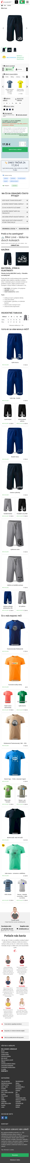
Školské (18, 1096)
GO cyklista (22, 606)
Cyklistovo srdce (15, 549)
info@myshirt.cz (24, 929)
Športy (5, 5)
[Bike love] (7, 259)
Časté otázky (4, 1052)
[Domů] (2, 5)
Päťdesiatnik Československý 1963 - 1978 (15, 743)
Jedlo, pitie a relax (6, 1103)
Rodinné (18, 1090)
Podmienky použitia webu (8, 1067)
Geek (2, 1098)
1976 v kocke (7, 894)
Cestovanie (4, 1090)
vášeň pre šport (14, 181)
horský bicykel (21, 178)
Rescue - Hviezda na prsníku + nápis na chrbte (22, 896)
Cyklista (6, 178)
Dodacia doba (5, 1054)
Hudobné (3, 1101)
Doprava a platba (6, 1056)
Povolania (18, 1085)
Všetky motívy (5, 1085)
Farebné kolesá (8, 513)
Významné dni (19, 1103)
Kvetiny (3, 1105)
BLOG (2, 1051)
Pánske (10, 69)
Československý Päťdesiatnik (15, 649)
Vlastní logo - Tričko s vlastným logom (15, 779)
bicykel (5, 181)
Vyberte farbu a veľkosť (15, 149)
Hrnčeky (3, 1088)
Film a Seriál (4, 1096)
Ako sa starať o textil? (7, 1060)
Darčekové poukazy (6, 1083)
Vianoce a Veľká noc (21, 1099)
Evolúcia (3, 1094)
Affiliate (3, 1062)
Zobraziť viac (15, 245)
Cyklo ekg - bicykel (15, 398)
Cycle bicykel (7, 419)
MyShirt (18, 1107)
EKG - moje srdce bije (7, 1092)
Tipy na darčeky (5, 1081)
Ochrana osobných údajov (8, 1063)
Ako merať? (4, 1058)
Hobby (3, 1099)
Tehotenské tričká (21, 1098)
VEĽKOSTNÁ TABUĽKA (20, 99)
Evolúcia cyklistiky (15, 492)
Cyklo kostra (15, 362)
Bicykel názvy (15, 457)
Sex (17, 1092)
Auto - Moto (4, 1087)
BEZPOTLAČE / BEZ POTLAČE (15, 837)
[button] (22, 2)
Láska (2, 1107)
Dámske (20, 69)
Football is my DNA (22, 513)
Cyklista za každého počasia (15, 585)
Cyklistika (9, 5)
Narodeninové (19, 1081)
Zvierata (18, 1105)
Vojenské (18, 1101)
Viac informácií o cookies (7, 1149)
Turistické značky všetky (15, 684)
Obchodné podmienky (7, 1065)
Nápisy (17, 1083)
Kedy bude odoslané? (22, 115)
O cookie (3, 1069)
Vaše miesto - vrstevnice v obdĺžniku (15, 873)
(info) (15, 170)
